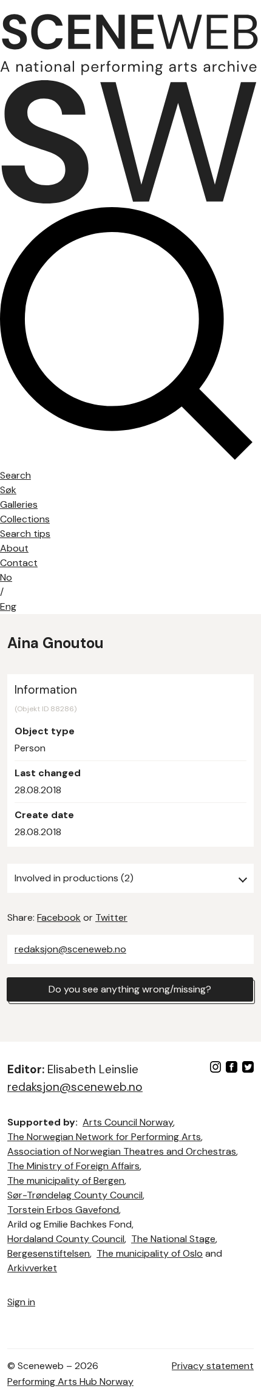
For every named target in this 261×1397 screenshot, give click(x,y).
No (6, 577)
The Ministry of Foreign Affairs (73, 1166)
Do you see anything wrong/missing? (130, 989)
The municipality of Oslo (150, 1253)
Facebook (59, 917)
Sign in (21, 1302)
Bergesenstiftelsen (48, 1253)
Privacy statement (213, 1365)
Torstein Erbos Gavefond (63, 1209)
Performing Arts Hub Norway (70, 1381)
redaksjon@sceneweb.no (70, 949)
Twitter (111, 917)
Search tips (25, 533)
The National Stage (173, 1238)
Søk (8, 489)
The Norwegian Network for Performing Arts (104, 1136)
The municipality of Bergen (65, 1180)
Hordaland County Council (65, 1238)
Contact (19, 562)
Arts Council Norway (128, 1122)
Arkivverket (32, 1268)
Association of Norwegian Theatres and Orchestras (121, 1151)
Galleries (19, 504)
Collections (25, 519)
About (14, 548)
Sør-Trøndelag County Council (75, 1195)
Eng (8, 606)
